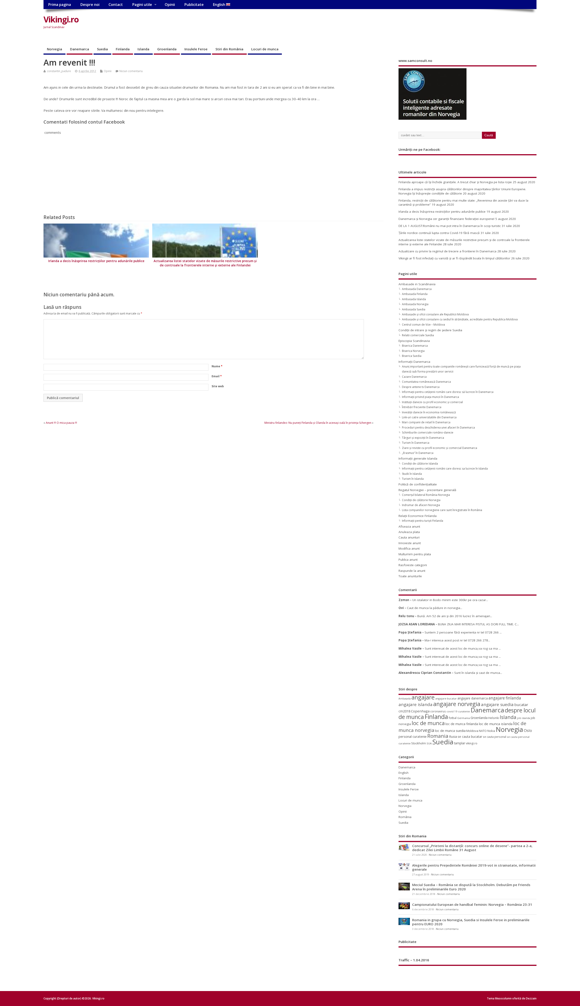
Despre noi (89, 4)
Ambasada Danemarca (417, 289)
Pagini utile (142, 4)
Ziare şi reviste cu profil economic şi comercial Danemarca (439, 448)
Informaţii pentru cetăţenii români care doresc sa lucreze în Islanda (445, 468)
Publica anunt (408, 560)
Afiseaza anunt (409, 526)
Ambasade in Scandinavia (417, 284)
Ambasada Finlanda (415, 294)
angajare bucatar (446, 698)
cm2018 (404, 711)
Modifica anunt (409, 548)
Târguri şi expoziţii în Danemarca (423, 438)
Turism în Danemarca (415, 443)
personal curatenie (413, 736)
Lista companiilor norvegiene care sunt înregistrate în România (442, 510)
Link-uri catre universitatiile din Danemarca (429, 417)
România (405, 817)
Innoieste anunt (410, 543)
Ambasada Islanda (414, 299)
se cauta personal (494, 736)
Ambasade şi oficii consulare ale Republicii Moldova (435, 314)
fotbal (453, 718)
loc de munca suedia (450, 730)
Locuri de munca (264, 49)
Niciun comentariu (131, 71)
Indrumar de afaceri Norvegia (421, 505)
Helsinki (493, 718)
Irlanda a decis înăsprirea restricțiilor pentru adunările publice (96, 261)
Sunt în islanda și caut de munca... (478, 673)
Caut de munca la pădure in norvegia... (434, 608)
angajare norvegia (456, 704)
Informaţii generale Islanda (418, 458)
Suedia (102, 49)
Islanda (143, 49)
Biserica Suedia (411, 356)
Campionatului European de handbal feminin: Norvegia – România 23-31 (472, 904)
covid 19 (452, 711)
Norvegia (54, 49)
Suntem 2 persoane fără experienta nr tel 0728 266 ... (463, 632)
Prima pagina (59, 4)
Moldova (472, 731)
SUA (429, 743)
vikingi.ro (471, 743)
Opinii (170, 4)
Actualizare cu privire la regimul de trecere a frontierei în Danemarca (447, 251)
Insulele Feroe (196, 49)
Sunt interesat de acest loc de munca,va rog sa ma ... (463, 648)
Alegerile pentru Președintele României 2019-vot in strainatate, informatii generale (474, 867)
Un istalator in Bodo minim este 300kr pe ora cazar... (450, 600)
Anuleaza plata (409, 532)
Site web (218, 386)
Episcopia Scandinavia (414, 341)
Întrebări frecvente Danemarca (421, 407)
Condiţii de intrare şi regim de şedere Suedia (430, 330)
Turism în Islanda (413, 479)
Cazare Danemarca (414, 377)
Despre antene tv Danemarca (421, 387)
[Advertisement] (450, 23)
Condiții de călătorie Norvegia (421, 500)
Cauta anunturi (409, 537)
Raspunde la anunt (412, 571)
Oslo (528, 730)
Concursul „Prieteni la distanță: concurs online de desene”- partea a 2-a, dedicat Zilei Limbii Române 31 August (472, 847)
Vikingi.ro (61, 19)
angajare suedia (497, 704)
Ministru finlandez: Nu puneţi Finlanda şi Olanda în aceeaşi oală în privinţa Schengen (317, 423)
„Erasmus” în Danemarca (417, 453)
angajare (423, 697)
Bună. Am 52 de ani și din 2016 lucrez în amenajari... (454, 616)
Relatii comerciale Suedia (418, 335)
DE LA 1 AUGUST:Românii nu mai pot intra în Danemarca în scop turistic (450, 226)
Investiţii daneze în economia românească (429, 412)
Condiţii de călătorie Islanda (420, 463)
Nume (217, 366)
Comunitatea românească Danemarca (426, 382)
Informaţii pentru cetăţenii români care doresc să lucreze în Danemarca (447, 392)
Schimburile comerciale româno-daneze (427, 432)
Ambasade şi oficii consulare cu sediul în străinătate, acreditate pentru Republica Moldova (460, 319)
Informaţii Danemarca (414, 362)
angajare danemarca (472, 698)
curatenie (464, 711)
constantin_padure (59, 71)
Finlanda (123, 49)
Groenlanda (166, 49)
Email (217, 376)
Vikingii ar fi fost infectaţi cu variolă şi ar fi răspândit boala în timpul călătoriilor (454, 258)
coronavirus (438, 711)
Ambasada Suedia (413, 309)
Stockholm (418, 743)
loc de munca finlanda (461, 724)
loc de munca (428, 723)
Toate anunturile (410, 576)
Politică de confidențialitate (418, 484)
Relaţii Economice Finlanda (418, 516)
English (219, 4)
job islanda (523, 718)
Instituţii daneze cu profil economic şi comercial (432, 402)
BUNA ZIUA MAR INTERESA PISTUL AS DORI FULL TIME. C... (478, 624)
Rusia (453, 736)
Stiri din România (229, 49)
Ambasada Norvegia (415, 304)
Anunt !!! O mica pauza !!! (61, 423)
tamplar (459, 743)
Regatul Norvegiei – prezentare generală (427, 490)
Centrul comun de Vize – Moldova (423, 324)
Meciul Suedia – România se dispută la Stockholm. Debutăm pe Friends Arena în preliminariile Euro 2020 (471, 886)
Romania (437, 735)
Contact (116, 4)
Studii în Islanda (412, 474)
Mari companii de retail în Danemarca (426, 422)
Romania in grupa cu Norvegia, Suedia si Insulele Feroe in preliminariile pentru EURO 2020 (470, 922)
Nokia (491, 731)
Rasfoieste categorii (413, 565)
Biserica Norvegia (413, 351)
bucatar (521, 704)
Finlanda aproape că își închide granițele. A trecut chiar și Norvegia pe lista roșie (455, 182)
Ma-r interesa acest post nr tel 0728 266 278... (457, 640)
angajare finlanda (504, 698)
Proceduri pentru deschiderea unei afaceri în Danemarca (438, 427)
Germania (463, 718)
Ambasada (405, 698)
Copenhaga (420, 711)
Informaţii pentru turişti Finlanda (422, 521)
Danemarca (79, 49)
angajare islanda (416, 704)
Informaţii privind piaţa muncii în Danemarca (430, 397)
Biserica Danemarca (415, 346)
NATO (483, 731)
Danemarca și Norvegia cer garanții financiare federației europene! (446, 219)
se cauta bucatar (470, 736)
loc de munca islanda (495, 723)
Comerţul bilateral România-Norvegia (426, 495)
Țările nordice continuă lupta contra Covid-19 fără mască (439, 233)
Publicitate (194, 4)
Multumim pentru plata (415, 554)
